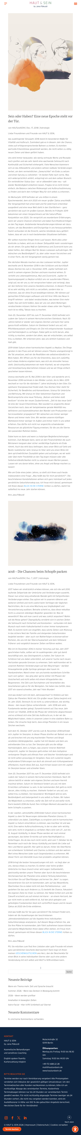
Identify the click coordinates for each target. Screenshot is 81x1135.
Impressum (30, 1125)
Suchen (69, 972)
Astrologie (45, 128)
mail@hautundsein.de (53, 1067)
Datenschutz (43, 1125)
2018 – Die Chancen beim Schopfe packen (37, 571)
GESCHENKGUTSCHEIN (26, 953)
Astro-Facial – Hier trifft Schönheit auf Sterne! (29, 1005)
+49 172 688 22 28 (51, 1064)
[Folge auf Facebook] (12, 1118)
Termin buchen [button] (75, 3)
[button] (75, 1129)
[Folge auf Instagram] (6, 1118)
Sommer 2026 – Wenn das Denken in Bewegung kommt (33, 991)
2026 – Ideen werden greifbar (22, 995)
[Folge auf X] (19, 1118)
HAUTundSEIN (18, 128)
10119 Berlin (48, 1043)
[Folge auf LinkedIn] (25, 1118)
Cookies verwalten (59, 1125)
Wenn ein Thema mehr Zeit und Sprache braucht (30, 986)
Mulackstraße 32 (50, 1039)
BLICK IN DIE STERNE (34, 486)
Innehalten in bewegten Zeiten (22, 1000)
